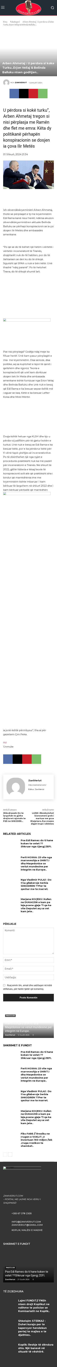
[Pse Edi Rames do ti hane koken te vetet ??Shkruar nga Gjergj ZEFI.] (10, 844)
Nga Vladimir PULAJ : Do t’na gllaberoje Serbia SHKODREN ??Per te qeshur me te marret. (36, 884)
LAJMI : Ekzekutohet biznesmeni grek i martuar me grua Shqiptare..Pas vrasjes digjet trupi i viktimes (42, 818)
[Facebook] (14, 93)
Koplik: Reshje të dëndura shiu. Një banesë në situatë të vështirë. (35, 1348)
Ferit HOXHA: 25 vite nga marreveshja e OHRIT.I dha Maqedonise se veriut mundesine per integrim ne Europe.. (36, 863)
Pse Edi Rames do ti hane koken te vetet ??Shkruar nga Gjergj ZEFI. (37, 843)
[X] (23, 93)
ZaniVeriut (21, 82)
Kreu (5, 21)
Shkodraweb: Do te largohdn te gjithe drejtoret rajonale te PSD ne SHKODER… (14, 817)
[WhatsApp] (43, 93)
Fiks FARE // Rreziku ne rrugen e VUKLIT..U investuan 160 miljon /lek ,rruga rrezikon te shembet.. (36, 1139)
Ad (4, 742)
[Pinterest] (33, 93)
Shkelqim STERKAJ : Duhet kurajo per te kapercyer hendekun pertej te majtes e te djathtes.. (32, 1328)
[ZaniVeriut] (6, 82)
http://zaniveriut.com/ (37, 785)
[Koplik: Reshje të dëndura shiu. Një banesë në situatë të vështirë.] (9, 1348)
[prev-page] (5, 1154)
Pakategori (15, 21)
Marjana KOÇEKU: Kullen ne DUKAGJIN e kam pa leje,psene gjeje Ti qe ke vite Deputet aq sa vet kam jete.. (36, 905)
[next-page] (10, 1154)
